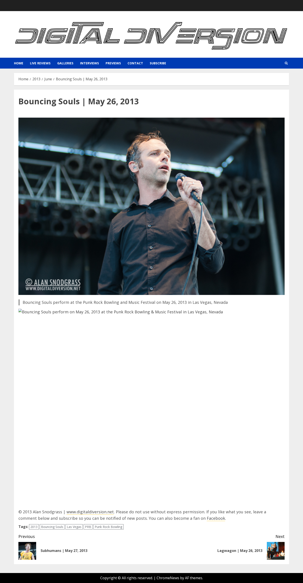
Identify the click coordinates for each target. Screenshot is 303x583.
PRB (88, 527)
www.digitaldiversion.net (90, 511)
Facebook (216, 518)
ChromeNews (168, 577)
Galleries (65, 63)
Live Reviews (40, 63)
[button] (286, 63)
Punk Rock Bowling (108, 527)
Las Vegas (74, 527)
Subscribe (158, 63)
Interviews (89, 63)
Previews (113, 63)
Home (18, 63)
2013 (33, 527)
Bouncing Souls (52, 527)
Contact (135, 63)
